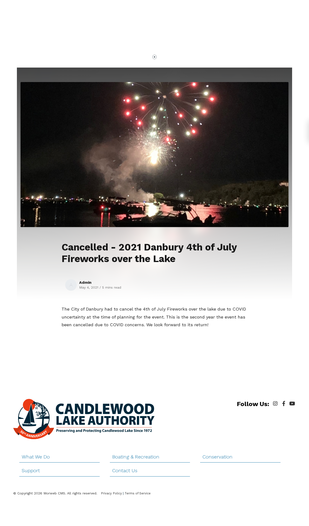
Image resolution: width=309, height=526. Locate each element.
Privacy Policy (111, 493)
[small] (275, 403)
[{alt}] (83, 419)
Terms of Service (138, 493)
